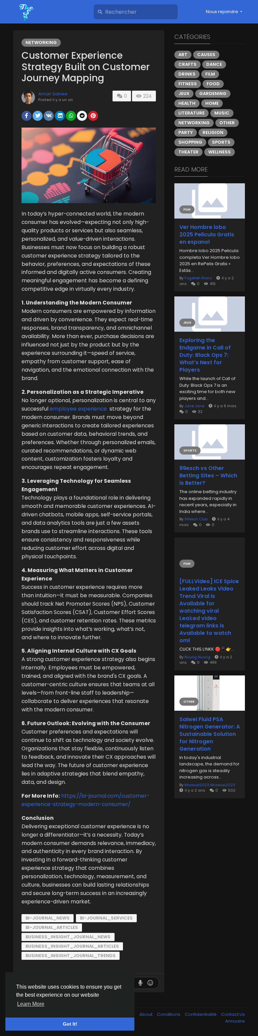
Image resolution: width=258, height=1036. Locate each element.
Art (182, 54)
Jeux (183, 93)
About (146, 1014)
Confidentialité (201, 1014)
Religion (213, 132)
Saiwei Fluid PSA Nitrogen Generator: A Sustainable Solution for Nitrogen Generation (209, 734)
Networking (41, 42)
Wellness (219, 152)
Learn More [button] (30, 1004)
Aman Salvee (53, 94)
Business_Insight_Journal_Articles (72, 946)
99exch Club (196, 519)
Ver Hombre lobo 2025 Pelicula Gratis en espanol (206, 235)
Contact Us (233, 1014)
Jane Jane (194, 406)
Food (213, 84)
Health (187, 103)
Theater (188, 152)
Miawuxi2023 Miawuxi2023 (209, 785)
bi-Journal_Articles (52, 927)
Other (227, 123)
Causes (206, 54)
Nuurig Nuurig (197, 657)
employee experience (79, 408)
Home (212, 103)
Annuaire (235, 1021)
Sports (221, 142)
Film (210, 74)
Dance (214, 64)
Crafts (187, 64)
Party (185, 132)
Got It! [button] (70, 1024)
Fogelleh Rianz (198, 278)
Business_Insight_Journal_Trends (71, 955)
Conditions (169, 1014)
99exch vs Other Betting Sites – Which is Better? (208, 476)
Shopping (190, 142)
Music (221, 113)
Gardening (212, 93)
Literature (191, 113)
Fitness (187, 84)
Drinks (187, 74)
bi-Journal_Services (106, 918)
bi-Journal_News (48, 918)
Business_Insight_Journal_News (68, 937)
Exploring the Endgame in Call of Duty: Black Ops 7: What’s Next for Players (205, 355)
